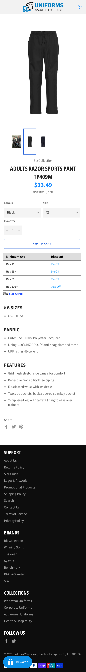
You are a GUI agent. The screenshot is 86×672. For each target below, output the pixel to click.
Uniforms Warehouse (25, 654)
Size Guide (11, 474)
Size (45, 203)
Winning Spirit (14, 547)
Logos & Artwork (15, 480)
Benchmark (12, 567)
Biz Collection (13, 540)
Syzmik (9, 560)
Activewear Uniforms (18, 614)
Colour (8, 203)
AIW (6, 580)
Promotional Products (19, 487)
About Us (10, 460)
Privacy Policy (14, 520)
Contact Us (12, 507)
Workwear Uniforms (18, 601)
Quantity (9, 221)
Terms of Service (15, 514)
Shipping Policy (15, 494)
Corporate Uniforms (18, 607)
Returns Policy (14, 467)
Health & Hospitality (18, 621)
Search (9, 500)
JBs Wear (10, 554)
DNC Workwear (14, 574)
